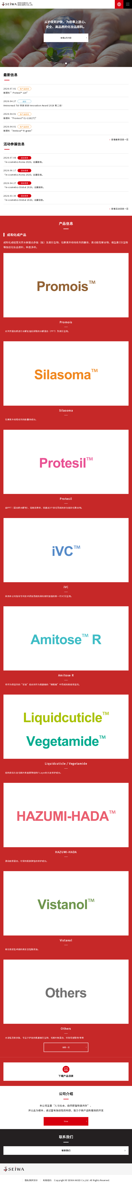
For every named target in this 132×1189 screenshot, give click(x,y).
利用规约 (47, 1180)
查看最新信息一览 (120, 139)
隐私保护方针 (31, 1180)
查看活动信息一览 (120, 208)
